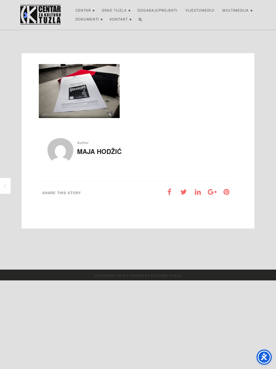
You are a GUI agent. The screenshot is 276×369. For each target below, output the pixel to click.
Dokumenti (87, 19)
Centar (83, 10)
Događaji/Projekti (157, 10)
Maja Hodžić (99, 151)
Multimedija (235, 10)
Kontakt (119, 19)
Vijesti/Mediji (199, 10)
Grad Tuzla (114, 10)
